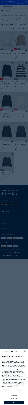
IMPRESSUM (18, 389)
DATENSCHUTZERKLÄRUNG (8, 389)
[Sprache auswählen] (25, 352)
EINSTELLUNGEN (14, 398)
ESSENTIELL (14, 395)
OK (14, 402)
